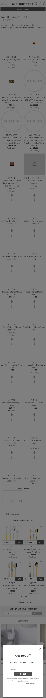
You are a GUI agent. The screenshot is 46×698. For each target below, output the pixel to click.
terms (27, 683)
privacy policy (32, 683)
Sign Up (23, 674)
